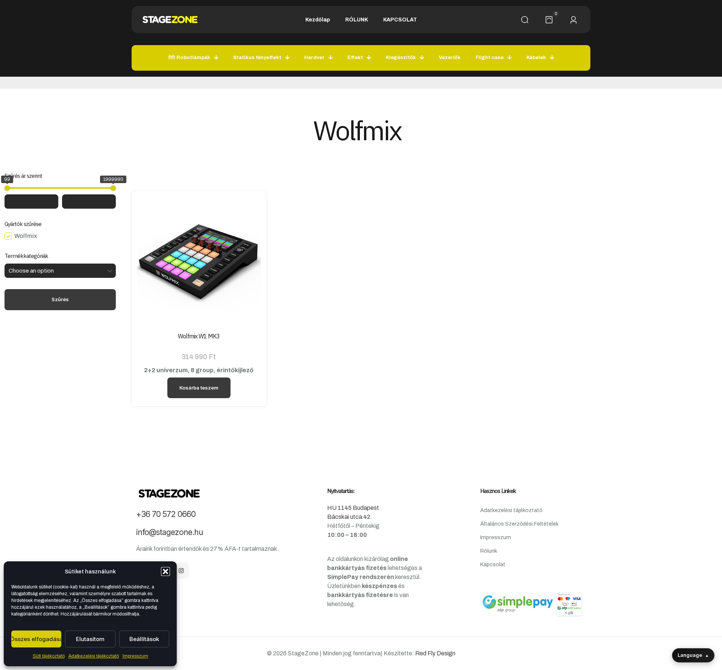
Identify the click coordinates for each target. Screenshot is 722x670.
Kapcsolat (492, 564)
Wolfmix (25, 236)
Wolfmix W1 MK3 (199, 336)
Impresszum (135, 656)
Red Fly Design (435, 653)
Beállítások (144, 639)
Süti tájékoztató (49, 656)
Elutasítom (90, 639)
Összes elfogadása (36, 639)
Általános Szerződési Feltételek (519, 524)
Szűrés (60, 299)
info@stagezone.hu (169, 532)
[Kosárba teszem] (250, 207)
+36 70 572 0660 (166, 514)
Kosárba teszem (198, 388)
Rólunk (488, 551)
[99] (7, 188)
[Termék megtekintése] (250, 223)
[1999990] (113, 188)
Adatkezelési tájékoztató (93, 656)
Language (693, 655)
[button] (165, 571)
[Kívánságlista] (250, 239)
